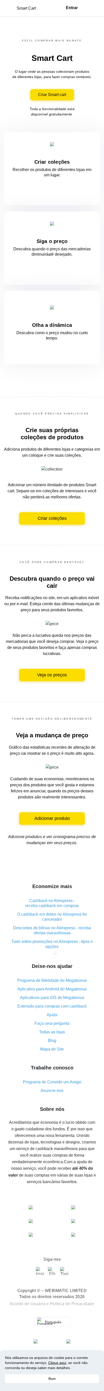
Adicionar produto (52, 818)
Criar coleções (52, 518)
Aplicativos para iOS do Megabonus (52, 997)
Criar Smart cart (52, 94)
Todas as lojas (52, 1032)
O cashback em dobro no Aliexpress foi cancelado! (52, 916)
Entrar (72, 8)
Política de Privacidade (72, 1304)
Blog (52, 1040)
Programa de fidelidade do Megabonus (52, 980)
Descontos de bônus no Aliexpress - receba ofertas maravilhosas (52, 930)
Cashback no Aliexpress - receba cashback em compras (52, 903)
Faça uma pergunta (52, 1023)
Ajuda (52, 1015)
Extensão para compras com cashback (52, 1006)
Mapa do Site (52, 1049)
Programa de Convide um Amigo (52, 1082)
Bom (52, 1379)
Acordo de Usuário (28, 1304)
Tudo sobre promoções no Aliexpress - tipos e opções (52, 944)
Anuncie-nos (52, 1090)
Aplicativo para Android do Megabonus (52, 989)
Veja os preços (52, 674)
